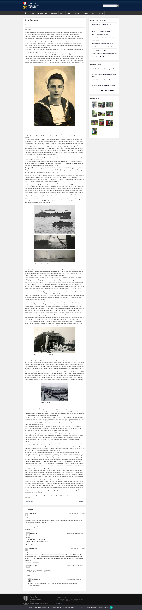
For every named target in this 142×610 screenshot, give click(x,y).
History (62, 13)
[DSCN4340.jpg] (109, 108)
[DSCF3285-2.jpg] (109, 126)
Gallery (69, 13)
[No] (140, 607)
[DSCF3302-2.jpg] (109, 117)
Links (93, 13)
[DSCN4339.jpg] (94, 117)
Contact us (100, 13)
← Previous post (29, 501)
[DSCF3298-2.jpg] (94, 125)
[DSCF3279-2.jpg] (94, 134)
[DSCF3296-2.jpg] (101, 125)
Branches (86, 13)
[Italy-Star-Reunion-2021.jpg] (94, 108)
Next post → (82, 501)
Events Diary (77, 13)
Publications (53, 13)
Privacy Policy (59, 603)
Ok (111, 607)
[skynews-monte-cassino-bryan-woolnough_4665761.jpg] (101, 117)
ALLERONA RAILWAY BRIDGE (106, 91)
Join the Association (42, 13)
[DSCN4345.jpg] (101, 108)
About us (32, 13)
